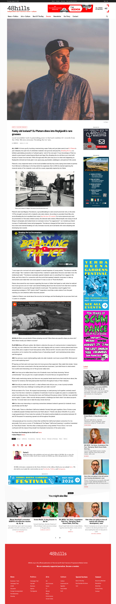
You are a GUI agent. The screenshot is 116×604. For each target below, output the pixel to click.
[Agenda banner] (78, 12)
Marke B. (16, 143)
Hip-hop (39, 438)
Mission (44, 438)
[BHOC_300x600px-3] (96, 207)
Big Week (86, 456)
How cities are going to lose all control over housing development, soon (96, 477)
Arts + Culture (17, 127)
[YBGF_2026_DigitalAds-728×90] (44, 484)
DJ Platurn (72, 148)
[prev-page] (55, 538)
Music (24, 127)
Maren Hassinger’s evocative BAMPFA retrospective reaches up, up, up (95, 388)
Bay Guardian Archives (82, 583)
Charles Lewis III (45, 529)
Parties (65, 438)
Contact (97, 591)
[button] (107, 16)
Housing (86, 486)
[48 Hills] (22, 8)
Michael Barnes (96, 533)
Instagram (61, 469)
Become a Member (100, 580)
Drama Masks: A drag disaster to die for (45, 520)
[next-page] (60, 538)
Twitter (52, 469)
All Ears (18, 438)
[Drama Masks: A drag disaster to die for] (96, 407)
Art (85, 396)
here (40, 432)
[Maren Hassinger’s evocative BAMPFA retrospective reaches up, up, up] (96, 377)
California (24, 438)
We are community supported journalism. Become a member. (58, 566)
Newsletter (98, 583)
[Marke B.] (17, 455)
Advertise (97, 586)
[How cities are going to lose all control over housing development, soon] (96, 467)
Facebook (46, 469)
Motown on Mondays (52, 438)
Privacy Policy (99, 588)
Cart (77, 586)
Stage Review (87, 425)
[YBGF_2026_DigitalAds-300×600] (96, 310)
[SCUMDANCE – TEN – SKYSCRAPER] (96, 361)
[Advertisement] (96, 233)
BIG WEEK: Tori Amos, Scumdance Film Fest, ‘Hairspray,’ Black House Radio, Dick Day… (96, 447)
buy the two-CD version (48, 216)
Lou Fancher (20, 531)
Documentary (31, 438)
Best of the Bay (80, 580)
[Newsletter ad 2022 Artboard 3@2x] (96, 149)
